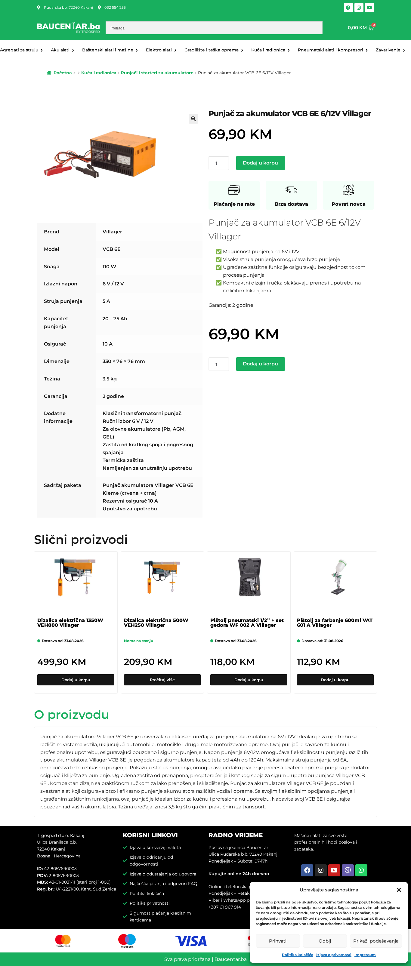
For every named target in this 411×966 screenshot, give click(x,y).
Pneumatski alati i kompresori (330, 50)
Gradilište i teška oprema (211, 50)
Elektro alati (159, 50)
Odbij (325, 941)
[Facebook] (348, 7)
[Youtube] (369, 7)
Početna (63, 72)
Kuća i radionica (268, 50)
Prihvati (277, 941)
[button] (399, 890)
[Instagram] (358, 7)
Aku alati (60, 50)
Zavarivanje (388, 50)
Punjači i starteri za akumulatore (157, 72)
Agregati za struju (19, 50)
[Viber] (348, 870)
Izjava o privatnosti (333, 954)
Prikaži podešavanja (376, 941)
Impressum (365, 954)
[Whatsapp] (361, 870)
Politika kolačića (297, 954)
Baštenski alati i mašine (107, 50)
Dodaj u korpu (260, 163)
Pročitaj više (162, 679)
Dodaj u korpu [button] (75, 679)
